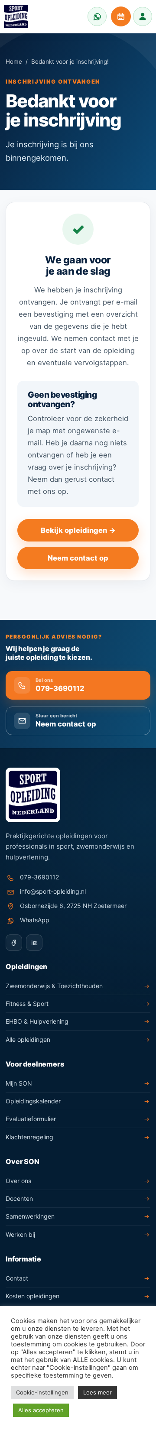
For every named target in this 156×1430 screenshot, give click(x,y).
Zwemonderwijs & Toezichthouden (54, 985)
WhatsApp (34, 920)
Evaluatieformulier (31, 1118)
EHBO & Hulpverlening (37, 1021)
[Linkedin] (34, 942)
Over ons (18, 1180)
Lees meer (97, 1392)
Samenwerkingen (30, 1216)
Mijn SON (19, 1083)
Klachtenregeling (29, 1137)
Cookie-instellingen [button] (42, 1392)
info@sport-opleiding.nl (53, 891)
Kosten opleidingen (32, 1296)
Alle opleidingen (28, 1039)
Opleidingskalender (33, 1101)
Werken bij (20, 1234)
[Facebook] (14, 942)
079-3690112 (39, 877)
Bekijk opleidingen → (78, 530)
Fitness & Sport (27, 1003)
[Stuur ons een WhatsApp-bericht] (97, 16)
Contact (17, 1278)
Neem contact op (78, 558)
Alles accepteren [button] (41, 1410)
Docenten (19, 1198)
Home (14, 61)
